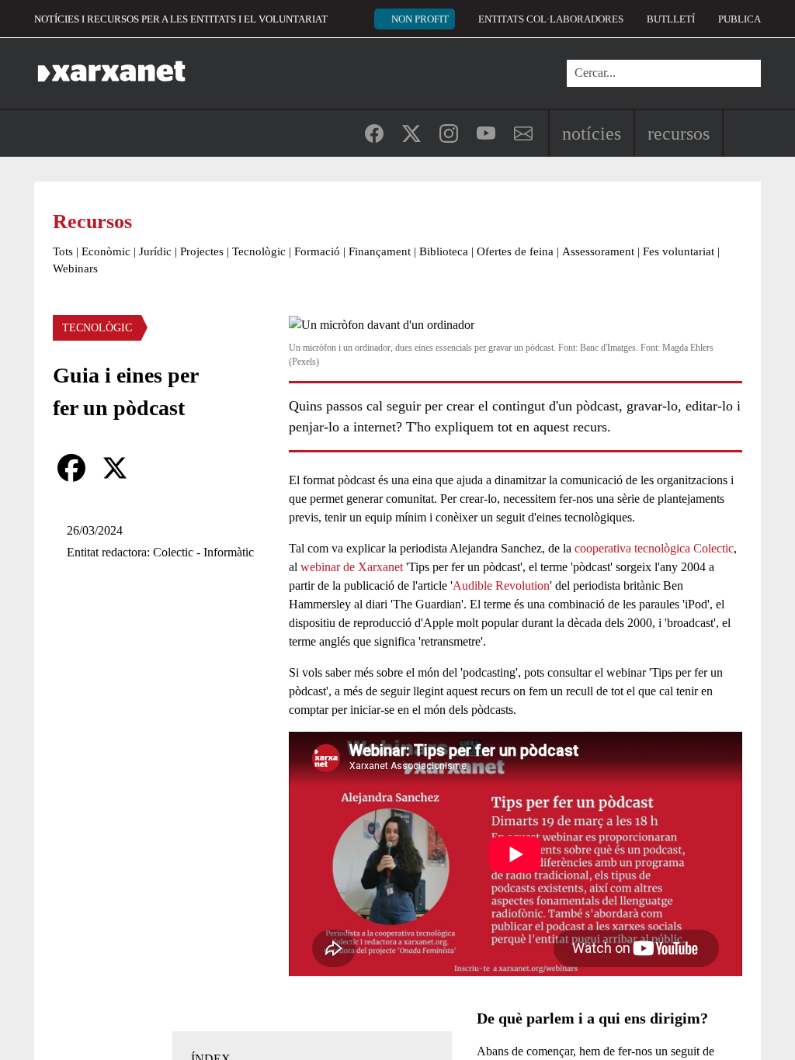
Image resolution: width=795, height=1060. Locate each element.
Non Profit (420, 19)
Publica (739, 19)
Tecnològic (259, 251)
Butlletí (671, 19)
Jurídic (155, 251)
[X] (115, 468)
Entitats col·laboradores (550, 19)
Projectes (202, 251)
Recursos (678, 133)
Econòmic (106, 251)
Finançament (380, 251)
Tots (63, 251)
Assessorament (598, 251)
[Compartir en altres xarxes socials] (158, 468)
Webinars (75, 268)
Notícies (591, 133)
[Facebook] (71, 468)
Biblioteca (443, 251)
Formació (317, 251)
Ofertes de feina (515, 251)
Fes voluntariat (678, 251)
